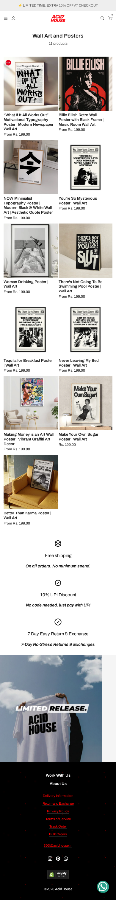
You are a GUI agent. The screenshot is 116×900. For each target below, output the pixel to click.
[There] (86, 251)
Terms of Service (58, 819)
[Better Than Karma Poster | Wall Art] (31, 482)
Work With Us (58, 775)
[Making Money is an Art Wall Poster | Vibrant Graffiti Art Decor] (31, 403)
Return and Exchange (58, 803)
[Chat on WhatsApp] (103, 887)
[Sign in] (13, 18)
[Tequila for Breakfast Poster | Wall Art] (31, 329)
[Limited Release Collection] (51, 708)
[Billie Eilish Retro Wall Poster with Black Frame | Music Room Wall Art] (86, 84)
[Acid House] (58, 18)
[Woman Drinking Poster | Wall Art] (31, 251)
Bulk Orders (58, 834)
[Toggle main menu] (5, 18)
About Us (58, 783)
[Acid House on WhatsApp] (66, 858)
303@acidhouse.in (58, 845)
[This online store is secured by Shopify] (58, 875)
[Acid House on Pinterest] (58, 858)
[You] (86, 167)
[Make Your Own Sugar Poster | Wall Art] (86, 403)
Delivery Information (58, 795)
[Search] (102, 18)
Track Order (58, 826)
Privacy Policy (58, 811)
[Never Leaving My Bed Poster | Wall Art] (86, 329)
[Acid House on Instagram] (50, 858)
